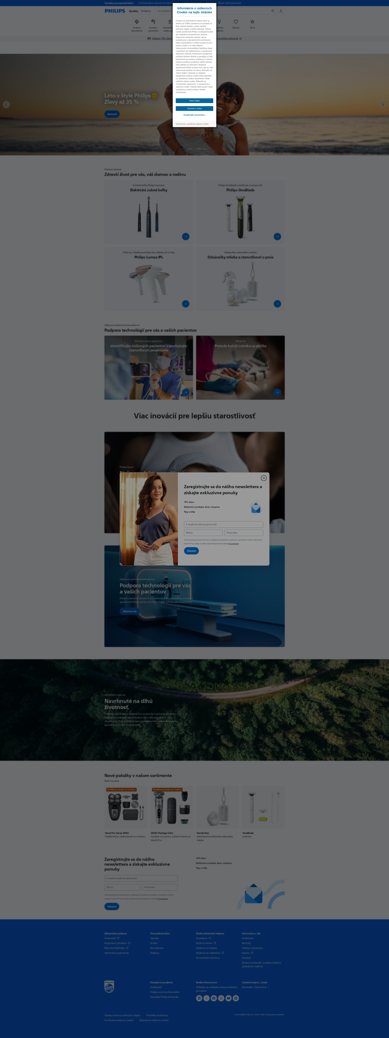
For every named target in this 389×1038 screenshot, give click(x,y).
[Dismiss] (263, 478)
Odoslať (191, 551)
